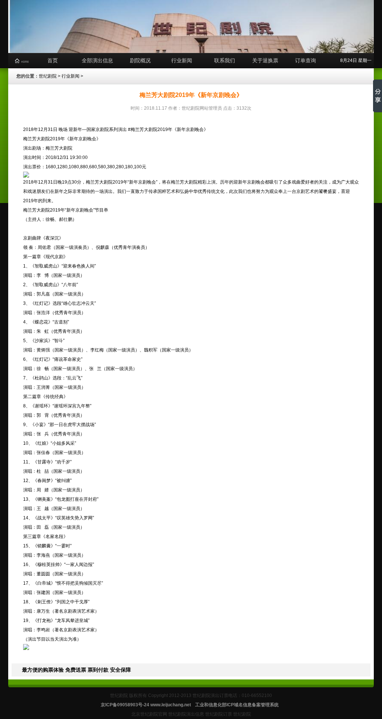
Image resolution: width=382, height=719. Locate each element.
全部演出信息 (97, 60)
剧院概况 (140, 60)
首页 (52, 60)
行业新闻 (181, 60)
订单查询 (305, 60)
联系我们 (224, 60)
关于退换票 (265, 60)
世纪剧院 (48, 76)
